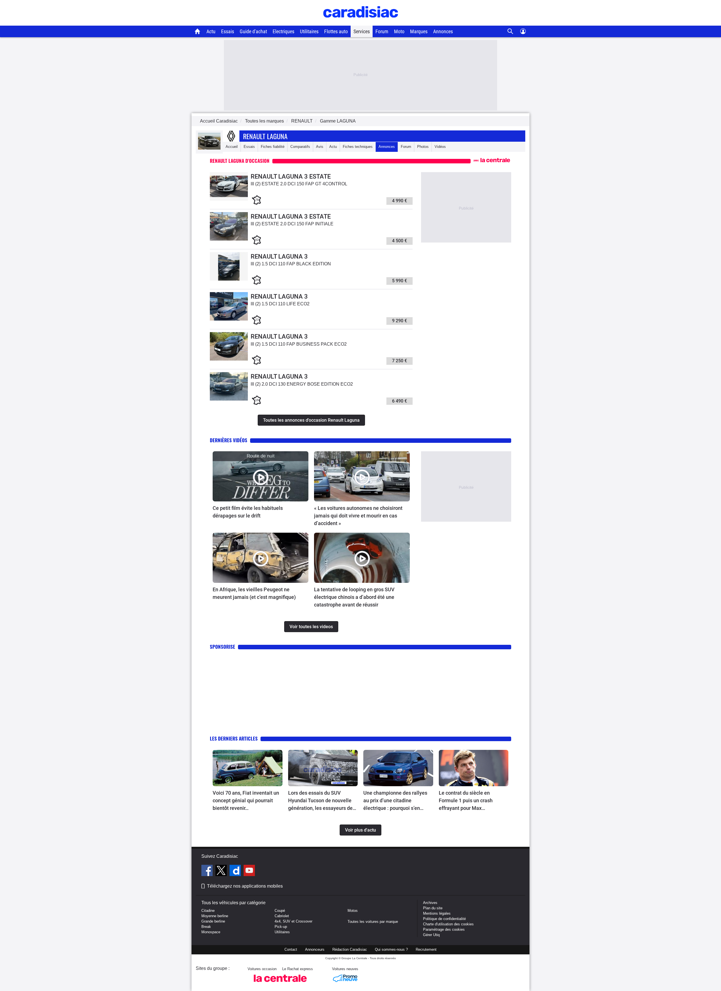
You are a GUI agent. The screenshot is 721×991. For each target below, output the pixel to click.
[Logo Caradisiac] (360, 23)
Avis (319, 147)
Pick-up (281, 927)
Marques (419, 31)
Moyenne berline (214, 916)
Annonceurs (314, 949)
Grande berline (213, 921)
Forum (381, 31)
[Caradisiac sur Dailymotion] (236, 871)
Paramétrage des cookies (444, 929)
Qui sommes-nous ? (391, 949)
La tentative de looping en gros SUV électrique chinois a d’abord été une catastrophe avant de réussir (354, 597)
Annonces (443, 31)
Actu (210, 31)
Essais (227, 31)
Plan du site (432, 908)
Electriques (283, 31)
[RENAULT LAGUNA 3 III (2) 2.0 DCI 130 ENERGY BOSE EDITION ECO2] (229, 399)
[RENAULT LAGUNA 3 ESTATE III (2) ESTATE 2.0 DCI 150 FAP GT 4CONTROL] (229, 199)
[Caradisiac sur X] (221, 871)
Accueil (232, 147)
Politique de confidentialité (444, 919)
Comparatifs (300, 147)
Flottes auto (336, 31)
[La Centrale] (280, 983)
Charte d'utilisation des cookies (448, 924)
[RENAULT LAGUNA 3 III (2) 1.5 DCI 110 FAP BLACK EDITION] (229, 279)
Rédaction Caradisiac (349, 949)
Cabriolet (282, 916)
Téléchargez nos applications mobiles (245, 886)
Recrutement (426, 949)
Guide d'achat (253, 31)
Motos (353, 910)
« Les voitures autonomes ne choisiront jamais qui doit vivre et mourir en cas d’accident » (358, 515)
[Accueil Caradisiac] (198, 31)
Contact (290, 949)
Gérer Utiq (431, 935)
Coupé (280, 910)
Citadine (208, 910)
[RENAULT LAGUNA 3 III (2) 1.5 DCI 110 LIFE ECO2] (229, 319)
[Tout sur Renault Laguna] (209, 148)
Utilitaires (309, 31)
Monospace (210, 932)
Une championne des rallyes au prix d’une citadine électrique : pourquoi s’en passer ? (395, 801)
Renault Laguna (265, 136)
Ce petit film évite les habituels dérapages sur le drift (248, 512)
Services (361, 31)
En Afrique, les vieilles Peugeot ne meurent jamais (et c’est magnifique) (254, 593)
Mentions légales (437, 913)
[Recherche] (510, 31)
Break (206, 927)
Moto (399, 31)
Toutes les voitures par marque (373, 921)
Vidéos (440, 147)
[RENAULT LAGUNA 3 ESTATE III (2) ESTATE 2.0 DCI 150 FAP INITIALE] (229, 239)
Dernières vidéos (228, 440)
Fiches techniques (358, 147)
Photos (423, 147)
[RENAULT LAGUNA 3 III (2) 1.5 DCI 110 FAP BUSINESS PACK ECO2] (229, 359)
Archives (430, 903)
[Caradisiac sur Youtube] (249, 871)
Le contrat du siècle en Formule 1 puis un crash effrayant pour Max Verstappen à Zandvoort (466, 801)
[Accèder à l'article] (260, 476)
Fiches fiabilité (272, 147)
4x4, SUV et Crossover (293, 921)
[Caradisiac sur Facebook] (207, 871)
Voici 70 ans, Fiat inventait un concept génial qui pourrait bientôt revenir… (246, 800)
